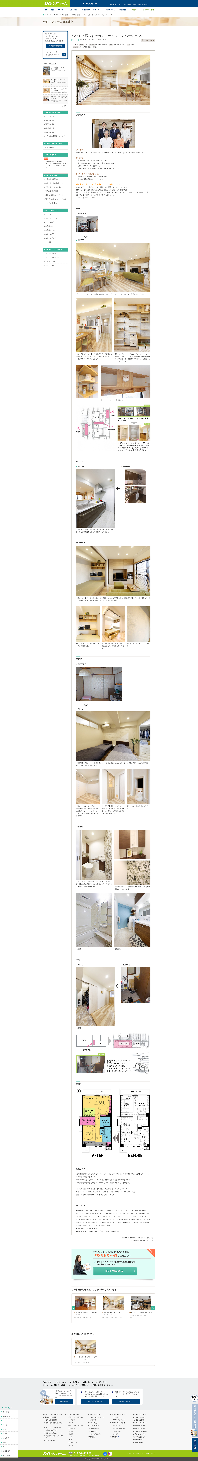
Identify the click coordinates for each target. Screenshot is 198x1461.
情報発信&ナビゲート (97, 1434)
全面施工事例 (76, 15)
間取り (5, 1447)
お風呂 (71, 1431)
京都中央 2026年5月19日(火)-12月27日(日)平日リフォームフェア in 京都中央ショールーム (56, 165)
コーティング (73, 1442)
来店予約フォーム (139, 1428)
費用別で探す (49, 124)
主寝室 (5, 1433)
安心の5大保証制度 (51, 191)
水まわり (6, 1438)
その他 (71, 1445)
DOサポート (117, 1417)
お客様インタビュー (52, 230)
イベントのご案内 (50, 155)
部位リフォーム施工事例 (75, 1425)
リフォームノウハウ (52, 257)
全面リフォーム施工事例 (52, 112)
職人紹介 (92, 1437)
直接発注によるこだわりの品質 (55, 199)
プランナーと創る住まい (53, 187)
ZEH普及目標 (138, 1442)
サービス (48, 214)
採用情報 (114, 1437)
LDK (4, 1420)
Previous (73, 1308)
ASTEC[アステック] (119, 1420)
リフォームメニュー (52, 265)
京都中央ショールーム (97, 1417)
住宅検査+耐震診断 (51, 179)
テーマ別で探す (50, 116)
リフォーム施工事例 (73, 1414)
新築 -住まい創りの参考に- (56, 41)
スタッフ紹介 (49, 234)
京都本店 (93, 1420)
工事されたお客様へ (140, 1431)
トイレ (71, 1437)
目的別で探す (49, 120)
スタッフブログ (50, 238)
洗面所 (71, 1434)
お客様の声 (6, 1416)
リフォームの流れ (51, 253)
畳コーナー (6, 1429)
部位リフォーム (52, 38)
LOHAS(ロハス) (95, 1431)
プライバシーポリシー (141, 1434)
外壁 (70, 1440)
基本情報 (6, 1412)
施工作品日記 (95, 1428)
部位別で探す (49, 147)
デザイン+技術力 (51, 203)
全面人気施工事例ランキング (55, 136)
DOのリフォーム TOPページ (53, 1414)
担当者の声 (6, 1451)
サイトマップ (138, 1440)
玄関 (4, 1442)
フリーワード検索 (51, 52)
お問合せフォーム (139, 1425)
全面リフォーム (52, 36)
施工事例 (65, 15)
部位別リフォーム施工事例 (53, 143)
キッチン (6, 1425)
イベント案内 (49, 222)
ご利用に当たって (139, 1437)
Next (153, 1308)
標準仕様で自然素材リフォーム (55, 183)
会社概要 (48, 242)
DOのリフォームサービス (120, 1414)
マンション (72, 1423)
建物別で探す (49, 132)
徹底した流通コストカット (54, 195)
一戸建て (72, 1420)
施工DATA (6, 1455)
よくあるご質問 (50, 261)
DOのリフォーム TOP (51, 15)
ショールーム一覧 (51, 218)
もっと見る (64, 106)
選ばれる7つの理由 (50, 175)
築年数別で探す (50, 128)
